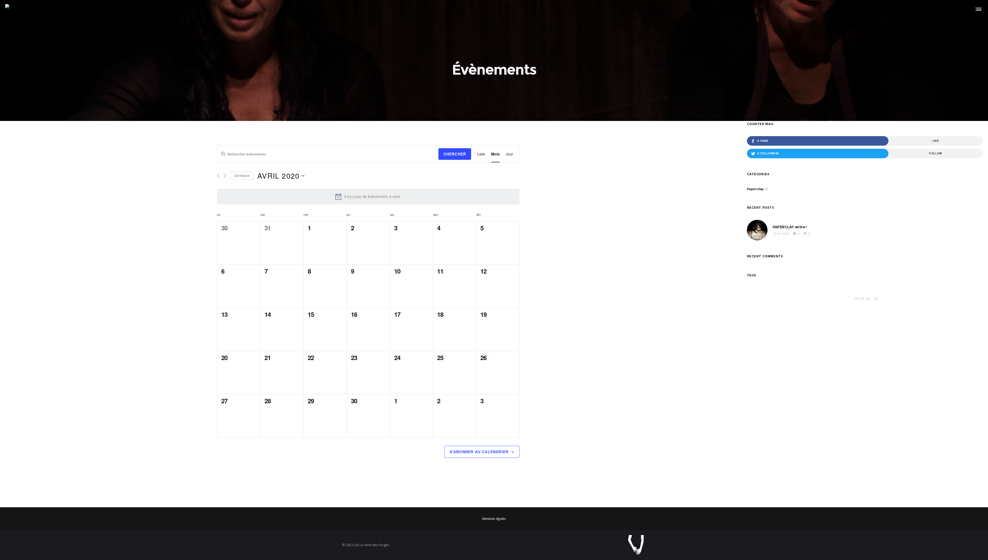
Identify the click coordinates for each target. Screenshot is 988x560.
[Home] (571, 545)
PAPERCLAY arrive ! (790, 226)
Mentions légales (494, 518)
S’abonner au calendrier (479, 451)
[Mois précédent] (218, 175)
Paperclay (755, 189)
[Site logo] (12, 9)
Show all (863, 298)
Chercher (455, 153)
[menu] (977, 9)
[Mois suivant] (225, 175)
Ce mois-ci (241, 175)
